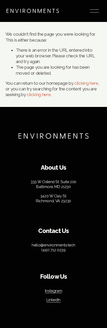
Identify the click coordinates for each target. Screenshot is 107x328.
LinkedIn (53, 300)
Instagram (53, 290)
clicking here (86, 83)
